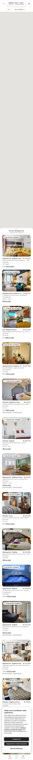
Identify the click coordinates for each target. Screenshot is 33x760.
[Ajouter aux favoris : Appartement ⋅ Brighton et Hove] (28, 237)
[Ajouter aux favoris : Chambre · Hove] (28, 494)
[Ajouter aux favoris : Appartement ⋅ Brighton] (28, 567)
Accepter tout (16, 739)
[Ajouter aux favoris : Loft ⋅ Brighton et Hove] (28, 308)
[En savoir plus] (23, 232)
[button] (10, 266)
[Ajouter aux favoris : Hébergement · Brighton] (28, 530)
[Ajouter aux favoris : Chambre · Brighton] (28, 419)
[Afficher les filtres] (29, 3)
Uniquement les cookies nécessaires (16, 744)
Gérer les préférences (16, 748)
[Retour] (4, 3)
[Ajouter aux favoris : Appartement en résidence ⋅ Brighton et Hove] (28, 272)
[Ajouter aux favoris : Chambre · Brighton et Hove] (28, 380)
